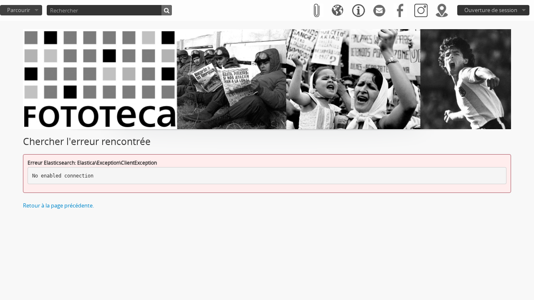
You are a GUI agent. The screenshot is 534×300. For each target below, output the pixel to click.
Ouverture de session (490, 10)
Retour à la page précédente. (58, 205)
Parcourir (18, 10)
